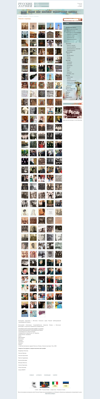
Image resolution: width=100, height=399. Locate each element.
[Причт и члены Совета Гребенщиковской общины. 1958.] (58, 130)
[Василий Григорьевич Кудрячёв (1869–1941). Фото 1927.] (33, 198)
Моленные (69, 85)
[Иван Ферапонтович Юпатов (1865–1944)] (41, 240)
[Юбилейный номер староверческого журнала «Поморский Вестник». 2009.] (41, 316)
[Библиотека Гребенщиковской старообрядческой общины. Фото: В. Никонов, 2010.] (25, 88)
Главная (20, 16)
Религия (68, 75)
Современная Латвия (71, 39)
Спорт (67, 95)
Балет (68, 68)
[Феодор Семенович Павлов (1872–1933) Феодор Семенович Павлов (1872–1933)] (50, 240)
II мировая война (70, 35)
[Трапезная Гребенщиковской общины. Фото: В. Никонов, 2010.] (58, 54)
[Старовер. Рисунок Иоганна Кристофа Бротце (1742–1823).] (25, 215)
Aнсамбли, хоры (70, 73)
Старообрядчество (71, 83)
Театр (68, 70)
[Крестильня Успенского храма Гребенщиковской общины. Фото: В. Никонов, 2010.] (25, 63)
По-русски (79, 3)
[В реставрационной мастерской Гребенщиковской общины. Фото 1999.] (33, 71)
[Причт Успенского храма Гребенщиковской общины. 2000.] (50, 147)
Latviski (80, 4)
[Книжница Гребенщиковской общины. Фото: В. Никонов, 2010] (58, 80)
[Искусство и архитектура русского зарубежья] (44, 387)
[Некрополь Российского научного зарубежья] (34, 387)
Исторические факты (71, 27)
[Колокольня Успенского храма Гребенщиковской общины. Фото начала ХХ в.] (33, 29)
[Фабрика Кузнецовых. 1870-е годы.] (41, 232)
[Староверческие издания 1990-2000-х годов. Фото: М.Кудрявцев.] (58, 308)
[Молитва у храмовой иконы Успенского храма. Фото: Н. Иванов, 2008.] (58, 156)
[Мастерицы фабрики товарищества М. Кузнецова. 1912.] (50, 232)
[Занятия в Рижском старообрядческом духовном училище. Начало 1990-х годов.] (25, 173)
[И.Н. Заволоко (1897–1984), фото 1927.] (25, 249)
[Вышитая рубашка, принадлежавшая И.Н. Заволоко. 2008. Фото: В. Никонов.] (33, 257)
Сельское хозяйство (71, 46)
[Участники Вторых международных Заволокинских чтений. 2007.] (25, 299)
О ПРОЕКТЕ (31, 11)
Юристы (68, 92)
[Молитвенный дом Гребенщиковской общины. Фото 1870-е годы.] (25, 29)
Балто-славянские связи (72, 29)
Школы (68, 53)
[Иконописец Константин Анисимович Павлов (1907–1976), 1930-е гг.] (58, 114)
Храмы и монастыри (71, 82)
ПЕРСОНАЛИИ (73, 11)
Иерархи (69, 78)
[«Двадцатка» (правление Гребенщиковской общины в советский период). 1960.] (25, 139)
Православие (70, 77)
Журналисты (70, 90)
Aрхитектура (69, 65)
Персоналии (69, 97)
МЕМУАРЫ (64, 11)
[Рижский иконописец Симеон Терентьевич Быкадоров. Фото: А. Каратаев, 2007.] (41, 122)
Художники (69, 63)
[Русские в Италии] (55, 387)
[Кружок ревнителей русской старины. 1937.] (25, 257)
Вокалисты (69, 72)
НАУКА (38, 11)
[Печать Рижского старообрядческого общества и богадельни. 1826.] (58, 181)
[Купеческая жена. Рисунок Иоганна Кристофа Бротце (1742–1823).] (33, 215)
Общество (68, 87)
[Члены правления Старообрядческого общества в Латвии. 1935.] (41, 257)
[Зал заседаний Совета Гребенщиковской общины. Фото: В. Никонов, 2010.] (50, 63)
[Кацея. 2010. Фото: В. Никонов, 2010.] (25, 80)
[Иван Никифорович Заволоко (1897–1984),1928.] (33, 249)
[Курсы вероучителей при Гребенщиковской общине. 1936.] (50, 164)
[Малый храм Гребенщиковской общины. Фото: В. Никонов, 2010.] (50, 54)
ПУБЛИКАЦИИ (47, 375)
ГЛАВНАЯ (24, 11)
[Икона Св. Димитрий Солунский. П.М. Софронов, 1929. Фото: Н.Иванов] (50, 114)
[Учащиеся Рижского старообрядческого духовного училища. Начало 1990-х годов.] (58, 164)
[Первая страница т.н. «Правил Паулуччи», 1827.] (50, 215)
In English (80, 6)
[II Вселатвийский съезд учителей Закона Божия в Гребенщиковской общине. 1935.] (41, 164)
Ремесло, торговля (71, 45)
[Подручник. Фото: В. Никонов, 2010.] (41, 80)
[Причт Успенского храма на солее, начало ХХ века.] (25, 130)
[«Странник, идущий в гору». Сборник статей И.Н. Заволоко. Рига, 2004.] (25, 316)
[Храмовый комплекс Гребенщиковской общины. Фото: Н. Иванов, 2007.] (50, 29)
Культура (68, 60)
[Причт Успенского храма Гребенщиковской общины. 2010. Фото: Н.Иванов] (25, 164)
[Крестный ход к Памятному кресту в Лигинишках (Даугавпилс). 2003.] (58, 147)
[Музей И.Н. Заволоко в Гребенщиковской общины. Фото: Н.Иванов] (25, 71)
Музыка (68, 67)
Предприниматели (71, 50)
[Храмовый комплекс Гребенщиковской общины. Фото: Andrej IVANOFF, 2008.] (58, 29)
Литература (69, 62)
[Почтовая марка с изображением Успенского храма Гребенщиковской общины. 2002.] (50, 80)
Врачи (67, 93)
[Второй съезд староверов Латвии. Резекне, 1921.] (41, 190)
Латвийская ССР (70, 37)
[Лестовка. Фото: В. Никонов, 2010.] (33, 80)
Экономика (68, 43)
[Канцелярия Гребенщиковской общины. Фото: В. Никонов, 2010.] (58, 63)
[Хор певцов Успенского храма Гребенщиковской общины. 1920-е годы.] (33, 130)
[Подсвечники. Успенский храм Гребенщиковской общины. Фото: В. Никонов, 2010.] (58, 46)
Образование (69, 52)
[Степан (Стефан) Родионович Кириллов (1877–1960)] (58, 240)
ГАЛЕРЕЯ (23, 13)
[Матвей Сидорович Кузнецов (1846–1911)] (33, 232)
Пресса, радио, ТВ (70, 88)
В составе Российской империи (74, 32)
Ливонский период (71, 30)
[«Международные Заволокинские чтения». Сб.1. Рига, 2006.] (33, 316)
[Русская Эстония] (65, 387)
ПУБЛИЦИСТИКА (46, 11)
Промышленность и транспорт (73, 48)
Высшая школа (70, 55)
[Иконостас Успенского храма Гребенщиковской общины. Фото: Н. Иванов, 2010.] (25, 46)
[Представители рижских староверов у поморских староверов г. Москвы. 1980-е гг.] (58, 198)
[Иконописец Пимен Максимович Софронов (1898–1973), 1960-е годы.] (33, 114)
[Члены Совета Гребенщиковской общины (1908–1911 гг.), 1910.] (25, 190)
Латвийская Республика (72, 34)
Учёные (68, 57)
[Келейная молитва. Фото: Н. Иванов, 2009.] (33, 164)
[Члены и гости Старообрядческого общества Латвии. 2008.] (58, 299)
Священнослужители (71, 80)
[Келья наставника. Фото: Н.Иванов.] (41, 63)
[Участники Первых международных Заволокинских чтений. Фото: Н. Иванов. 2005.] (33, 291)
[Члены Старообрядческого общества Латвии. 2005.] (41, 291)
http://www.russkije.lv (50, 393)
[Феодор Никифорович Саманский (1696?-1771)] (58, 122)
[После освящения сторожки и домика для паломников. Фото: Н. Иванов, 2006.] (41, 38)
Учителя (69, 58)
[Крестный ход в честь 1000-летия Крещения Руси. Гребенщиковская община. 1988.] (58, 139)
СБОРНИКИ (56, 11)
